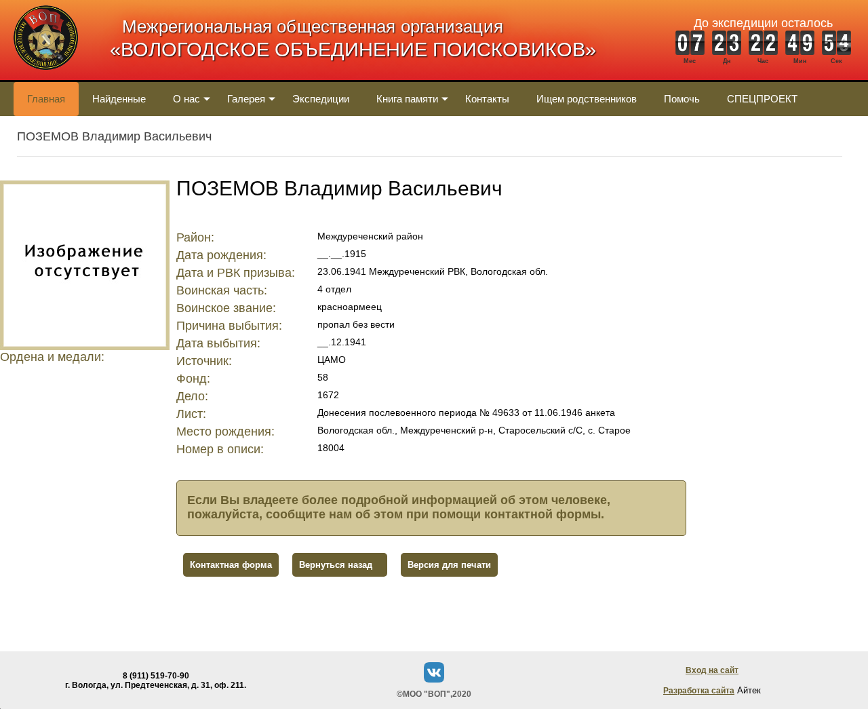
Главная (46, 98)
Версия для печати (449, 565)
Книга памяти (407, 98)
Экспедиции (320, 98)
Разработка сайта (698, 690)
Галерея (246, 98)
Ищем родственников (586, 98)
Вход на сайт (712, 670)
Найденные (119, 98)
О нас (186, 98)
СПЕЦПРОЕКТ (762, 98)
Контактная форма (231, 565)
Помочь (682, 98)
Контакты (487, 98)
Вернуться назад (335, 565)
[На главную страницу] (46, 77)
